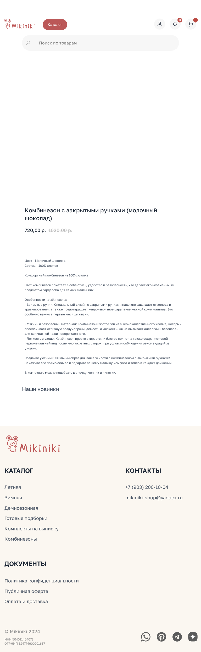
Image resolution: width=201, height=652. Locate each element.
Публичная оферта (26, 591)
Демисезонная (21, 508)
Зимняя (13, 497)
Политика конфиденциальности (41, 580)
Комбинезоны (20, 539)
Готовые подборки (25, 518)
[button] (55, 24)
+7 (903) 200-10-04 (146, 487)
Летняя (12, 487)
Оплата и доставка (26, 601)
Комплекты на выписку (31, 528)
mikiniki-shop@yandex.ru (154, 497)
